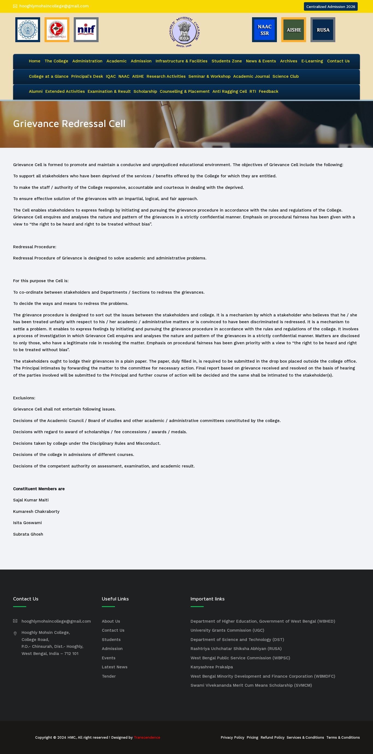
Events (109, 657)
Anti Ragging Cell (229, 91)
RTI (253, 91)
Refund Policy (272, 737)
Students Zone (227, 61)
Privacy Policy (232, 737)
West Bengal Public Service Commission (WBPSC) (240, 657)
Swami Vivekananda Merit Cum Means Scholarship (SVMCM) (251, 685)
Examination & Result (109, 91)
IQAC (111, 76)
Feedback (269, 91)
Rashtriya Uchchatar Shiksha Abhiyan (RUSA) (236, 648)
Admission (141, 61)
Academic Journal (251, 76)
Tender (109, 676)
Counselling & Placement (185, 91)
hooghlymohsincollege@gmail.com (54, 6)
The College (56, 61)
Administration (87, 61)
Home (34, 61)
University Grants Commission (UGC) (227, 630)
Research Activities (166, 76)
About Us (111, 621)
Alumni (36, 91)
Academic (116, 61)
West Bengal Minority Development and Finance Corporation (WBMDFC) (263, 676)
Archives (288, 61)
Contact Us (338, 61)
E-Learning (312, 61)
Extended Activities (65, 91)
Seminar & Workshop (209, 76)
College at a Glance (49, 76)
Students (111, 639)
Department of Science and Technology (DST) (237, 639)
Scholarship (145, 91)
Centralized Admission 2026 (330, 6)
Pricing (252, 737)
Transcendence (147, 737)
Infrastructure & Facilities (182, 61)
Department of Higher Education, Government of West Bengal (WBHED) (263, 621)
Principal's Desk (87, 76)
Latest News (115, 667)
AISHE (138, 76)
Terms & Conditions (343, 737)
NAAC (124, 76)
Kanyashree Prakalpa (212, 667)
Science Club (286, 76)
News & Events (261, 61)
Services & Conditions (305, 737)
